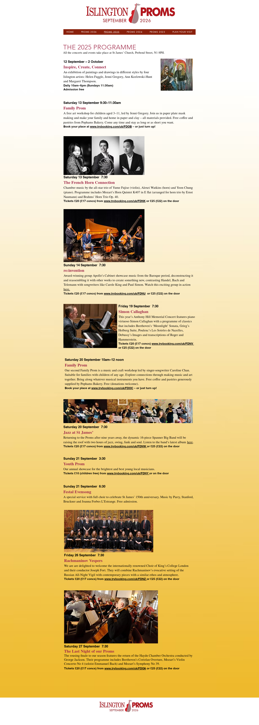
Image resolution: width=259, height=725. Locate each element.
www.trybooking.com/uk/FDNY (128, 473)
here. (67, 289)
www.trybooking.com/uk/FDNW (125, 446)
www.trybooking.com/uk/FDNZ (125, 579)
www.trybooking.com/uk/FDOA (125, 668)
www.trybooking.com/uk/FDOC (112, 388)
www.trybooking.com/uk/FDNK (125, 201)
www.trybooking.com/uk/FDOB (111, 126)
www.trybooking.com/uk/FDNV (173, 343)
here (190, 442)
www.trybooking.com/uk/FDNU (125, 293)
